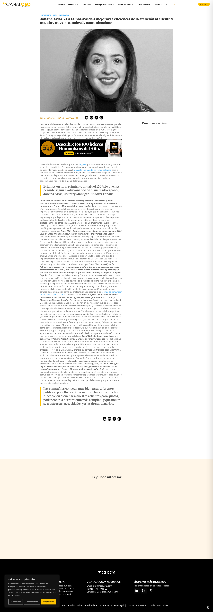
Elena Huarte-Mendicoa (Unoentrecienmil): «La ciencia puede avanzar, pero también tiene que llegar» (104, 527)
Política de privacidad (137, 605)
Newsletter (204, 4)
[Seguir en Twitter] (151, 591)
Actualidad (60, 4)
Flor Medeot (141, 545)
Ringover (83, 164)
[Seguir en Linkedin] (137, 591)
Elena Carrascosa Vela (54, 118)
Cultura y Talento (143, 4)
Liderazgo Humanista (103, 4)
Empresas (72, 4)
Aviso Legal (119, 605)
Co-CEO (168, 4)
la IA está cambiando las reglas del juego (92, 170)
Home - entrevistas (61, 15)
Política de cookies (159, 605)
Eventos (156, 4)
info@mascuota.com (102, 586)
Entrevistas (86, 4)
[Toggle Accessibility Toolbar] (208, 607)
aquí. (69, 594)
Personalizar (15, 602)
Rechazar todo (32, 602)
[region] (32, 591)
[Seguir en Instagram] (144, 591)
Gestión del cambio (125, 4)
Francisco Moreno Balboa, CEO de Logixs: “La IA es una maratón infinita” (60, 524)
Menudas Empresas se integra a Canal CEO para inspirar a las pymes (154, 205)
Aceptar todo (48, 602)
